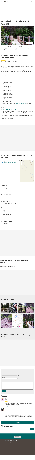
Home (2, 18)
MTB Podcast (7, 443)
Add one (4, 211)
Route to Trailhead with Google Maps (9, 109)
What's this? (5, 204)
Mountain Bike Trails (5, 18)
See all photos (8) (29, 42)
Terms (15, 445)
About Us (7, 442)
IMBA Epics (17, 443)
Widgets (14, 442)
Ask (32, 428)
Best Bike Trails (12, 443)
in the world (6, 63)
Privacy (18, 445)
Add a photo (16, 46)
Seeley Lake (16, 18)
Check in (24, 46)
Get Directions (10, 46)
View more (17, 422)
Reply (6, 406)
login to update (5, 218)
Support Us (11, 442)
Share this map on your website (30, 182)
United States (10, 18)
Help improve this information (20, 103)
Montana (13, 18)
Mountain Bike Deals (28, 443)
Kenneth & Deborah (6, 203)
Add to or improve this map (22, 182)
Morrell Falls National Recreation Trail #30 (23, 18)
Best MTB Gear (22, 443)
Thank (8, 406)
